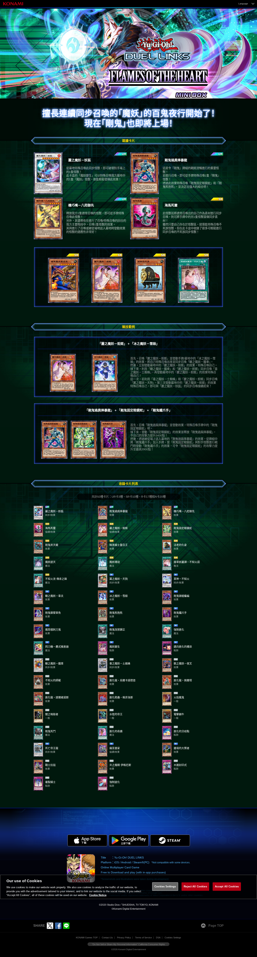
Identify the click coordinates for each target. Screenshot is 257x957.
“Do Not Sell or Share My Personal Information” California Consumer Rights (128, 944)
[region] (128, 887)
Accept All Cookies (227, 886)
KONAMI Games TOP (87, 938)
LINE (66, 925)
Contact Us (107, 938)
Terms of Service (143, 938)
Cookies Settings (173, 938)
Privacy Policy (124, 938)
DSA (158, 938)
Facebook (58, 925)
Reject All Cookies (195, 886)
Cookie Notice (97, 895)
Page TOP (216, 925)
